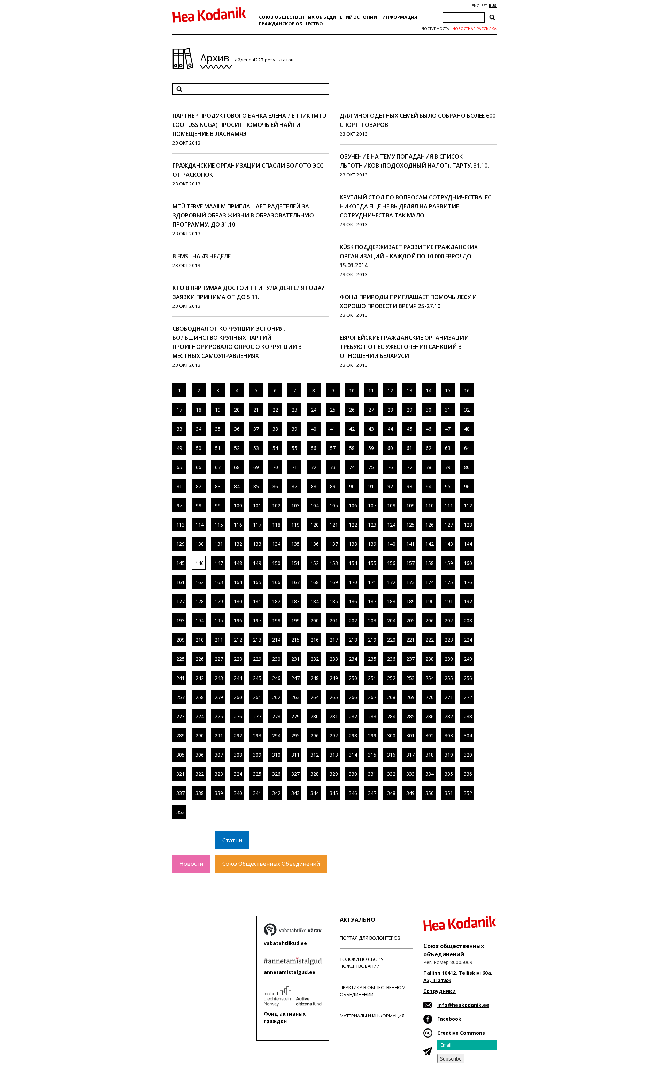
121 (334, 524)
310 (276, 754)
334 (429, 774)
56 (313, 448)
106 (353, 505)
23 (294, 409)
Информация (399, 17)
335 (449, 774)
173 (410, 582)
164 (238, 582)
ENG (475, 5)
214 (276, 639)
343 (295, 793)
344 (314, 793)
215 (295, 639)
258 (199, 697)
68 (237, 467)
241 (180, 678)
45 (409, 429)
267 (372, 697)
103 (295, 505)
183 (295, 601)
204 (391, 620)
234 (353, 659)
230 (276, 659)
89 (333, 486)
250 (353, 678)
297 (334, 735)
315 (372, 754)
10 (352, 390)
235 (372, 659)
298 (353, 735)
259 (219, 697)
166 (276, 582)
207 (449, 620)
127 (449, 524)
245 (257, 678)
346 (353, 793)
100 (238, 505)
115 (219, 524)
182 (276, 601)
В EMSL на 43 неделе (201, 256)
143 (449, 544)
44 (390, 429)
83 (218, 486)
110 (429, 505)
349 (410, 793)
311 (295, 754)
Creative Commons (461, 1033)
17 (179, 409)
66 (198, 467)
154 (353, 563)
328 (314, 774)
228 (238, 659)
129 (180, 544)
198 (276, 620)
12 (390, 390)
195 (219, 620)
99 (218, 505)
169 (334, 582)
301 (410, 735)
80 (467, 467)
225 (180, 659)
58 (352, 448)
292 (238, 735)
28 (390, 409)
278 (276, 716)
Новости (191, 863)
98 (198, 505)
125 (410, 524)
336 (468, 774)
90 (352, 486)
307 (219, 754)
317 (410, 754)
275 (219, 716)
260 (238, 697)
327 (295, 774)
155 (372, 563)
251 (372, 678)
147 (219, 563)
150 (276, 563)
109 (410, 505)
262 (276, 697)
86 (275, 486)
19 (218, 409)
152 (314, 563)
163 (219, 582)
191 (449, 601)
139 (372, 544)
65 (179, 467)
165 (257, 582)
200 (314, 620)
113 (180, 524)
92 (390, 486)
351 (449, 793)
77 (409, 467)
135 (295, 544)
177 (180, 601)
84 (237, 486)
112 (468, 505)
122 (353, 524)
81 (179, 486)
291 (219, 735)
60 (390, 448)
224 (468, 639)
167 (295, 582)
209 (180, 639)
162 (199, 582)
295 (295, 735)
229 (257, 659)
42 (352, 429)
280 (314, 716)
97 (179, 505)
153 (334, 563)
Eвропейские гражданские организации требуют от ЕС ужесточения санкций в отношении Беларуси (404, 347)
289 (180, 735)
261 (257, 697)
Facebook (449, 1019)
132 (238, 544)
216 (314, 639)
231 (295, 659)
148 (238, 563)
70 (275, 467)
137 (334, 544)
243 (219, 678)
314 (353, 754)
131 (219, 544)
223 (449, 639)
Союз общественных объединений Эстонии (318, 17)
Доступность (435, 28)
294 (276, 735)
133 (257, 544)
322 (199, 774)
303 (449, 735)
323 (219, 774)
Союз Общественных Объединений (271, 863)
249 (334, 678)
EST (484, 5)
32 (467, 409)
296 (314, 735)
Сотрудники (439, 991)
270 (429, 697)
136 (314, 544)
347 (372, 793)
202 (353, 620)
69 (256, 467)
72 (313, 467)
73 (333, 467)
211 (219, 639)
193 (180, 620)
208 (468, 620)
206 (429, 620)
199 (295, 620)
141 (410, 544)
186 (353, 601)
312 (314, 754)
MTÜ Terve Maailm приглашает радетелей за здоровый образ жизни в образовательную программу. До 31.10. (243, 215)
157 (410, 563)
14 (428, 390)
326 (276, 774)
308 (238, 754)
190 (429, 601)
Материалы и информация (372, 1015)
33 (179, 429)
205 (410, 620)
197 (257, 620)
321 (180, 774)
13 (409, 390)
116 (238, 524)
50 (198, 448)
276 (238, 716)
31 (448, 409)
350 (429, 793)
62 (428, 448)
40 (313, 429)
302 (429, 735)
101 (257, 505)
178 (199, 601)
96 (467, 486)
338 (199, 793)
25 (333, 409)
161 (180, 582)
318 (429, 754)
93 (409, 486)
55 (294, 448)
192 (468, 601)
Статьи (232, 840)
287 (449, 716)
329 (334, 774)
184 (314, 601)
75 (371, 467)
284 (391, 716)
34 (198, 429)
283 (372, 716)
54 (275, 448)
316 (391, 754)
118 (276, 524)
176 (468, 582)
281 (334, 716)
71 (294, 467)
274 (199, 716)
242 (199, 678)
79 (448, 467)
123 (372, 524)
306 (199, 754)
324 (238, 774)
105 (334, 505)
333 (410, 774)
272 (468, 697)
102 (276, 505)
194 (199, 620)
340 (238, 793)
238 (429, 659)
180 (238, 601)
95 (448, 486)
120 (314, 524)
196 (238, 620)
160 (468, 563)
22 (275, 409)
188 (391, 601)
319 (449, 754)
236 (391, 659)
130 (199, 544)
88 (313, 486)
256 (468, 678)
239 (449, 659)
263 (295, 697)
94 (428, 486)
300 (391, 735)
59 (371, 448)
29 (409, 409)
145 (180, 563)
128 (468, 524)
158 (429, 563)
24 (313, 409)
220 (391, 639)
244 (238, 678)
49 (179, 448)
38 (275, 429)
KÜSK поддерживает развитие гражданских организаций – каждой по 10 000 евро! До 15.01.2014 (409, 256)
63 (448, 448)
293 (257, 735)
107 (372, 505)
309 (257, 754)
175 (449, 582)
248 (314, 678)
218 (353, 639)
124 (391, 524)
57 (333, 448)
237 (410, 659)
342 (276, 793)
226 (199, 659)
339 (219, 793)
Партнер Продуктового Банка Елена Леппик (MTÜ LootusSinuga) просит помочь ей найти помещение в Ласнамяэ (249, 125)
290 (199, 735)
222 (429, 639)
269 (410, 697)
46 (428, 429)
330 (353, 774)
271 (449, 697)
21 (256, 409)
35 (218, 429)
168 (314, 582)
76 (390, 467)
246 (276, 678)
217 (334, 639)
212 (238, 639)
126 (429, 524)
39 (294, 429)
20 (237, 409)
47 (448, 429)
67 (218, 467)
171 (372, 582)
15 (448, 390)
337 (180, 793)
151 (295, 563)
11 (371, 390)
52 (237, 448)
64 (467, 448)
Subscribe (451, 1058)
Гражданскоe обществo (291, 24)
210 (199, 639)
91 (371, 486)
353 (180, 812)
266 (353, 697)
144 (468, 544)
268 (391, 697)
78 (428, 467)
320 (468, 754)
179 (219, 601)
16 (467, 390)
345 (334, 793)
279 (295, 716)
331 (372, 774)
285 (410, 716)
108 (391, 505)
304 (468, 735)
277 (257, 716)
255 (449, 678)
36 (237, 429)
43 (371, 429)
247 (295, 678)
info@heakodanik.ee (463, 1005)
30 (428, 409)
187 (372, 601)
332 (391, 774)
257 (180, 697)
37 (256, 429)
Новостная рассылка (474, 28)
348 (391, 793)
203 (372, 620)
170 (353, 582)
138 (353, 544)
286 (429, 716)
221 (410, 639)
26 (352, 409)
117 (257, 524)
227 (219, 659)
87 (294, 486)
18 (198, 409)
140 (391, 544)
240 (468, 659)
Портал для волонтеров (370, 938)
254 (429, 678)
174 (429, 582)
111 (449, 505)
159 (449, 563)
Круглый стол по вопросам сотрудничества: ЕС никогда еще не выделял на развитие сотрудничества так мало (415, 206)
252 (391, 678)
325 (257, 774)
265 (334, 697)
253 (410, 678)
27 (371, 409)
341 (257, 793)
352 (468, 793)
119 (295, 524)
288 (468, 716)
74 (352, 467)
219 (372, 639)
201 (334, 620)
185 (334, 601)
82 (198, 486)
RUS (493, 5)
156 (391, 563)
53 (256, 448)
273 (180, 716)
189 (410, 601)
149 (257, 563)
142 (429, 544)
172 (391, 582)
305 (180, 754)
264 (314, 697)
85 (256, 486)
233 (334, 659)
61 (409, 448)
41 (333, 429)
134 (276, 544)
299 (372, 735)
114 (199, 524)
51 (218, 448)
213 (257, 639)
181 (257, 601)
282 (353, 716)
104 (314, 505)
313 (334, 754)
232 (314, 659)
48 (467, 429)
